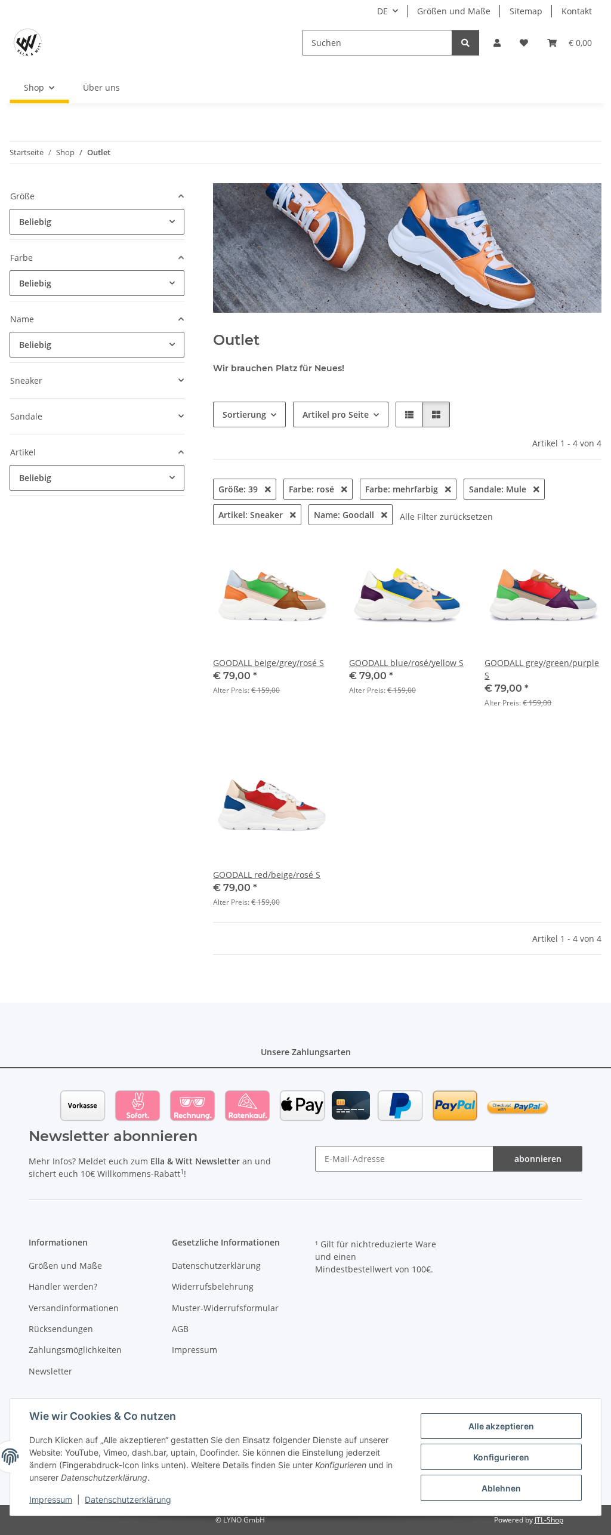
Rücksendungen (61, 1328)
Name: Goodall (345, 514)
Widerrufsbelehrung (213, 1286)
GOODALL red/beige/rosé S (266, 874)
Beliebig (35, 221)
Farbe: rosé (313, 489)
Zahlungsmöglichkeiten (75, 1349)
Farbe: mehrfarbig (402, 489)
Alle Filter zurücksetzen (446, 516)
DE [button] (382, 11)
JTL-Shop (549, 1520)
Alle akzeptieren (501, 1426)
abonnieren (537, 1158)
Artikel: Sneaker (251, 514)
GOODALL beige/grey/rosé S (268, 662)
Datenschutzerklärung (128, 1499)
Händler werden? (63, 1286)
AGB (180, 1328)
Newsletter (50, 1371)
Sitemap (526, 11)
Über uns (101, 87)
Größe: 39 (239, 489)
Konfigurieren (501, 1457)
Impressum (50, 1499)
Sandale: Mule (499, 489)
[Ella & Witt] (28, 42)
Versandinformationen (74, 1308)
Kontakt (576, 11)
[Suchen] (465, 43)
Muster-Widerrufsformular (225, 1308)
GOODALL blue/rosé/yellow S (406, 662)
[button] (497, 42)
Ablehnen (501, 1488)
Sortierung (244, 414)
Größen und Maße (453, 11)
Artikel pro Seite (336, 414)
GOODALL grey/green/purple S (542, 669)
